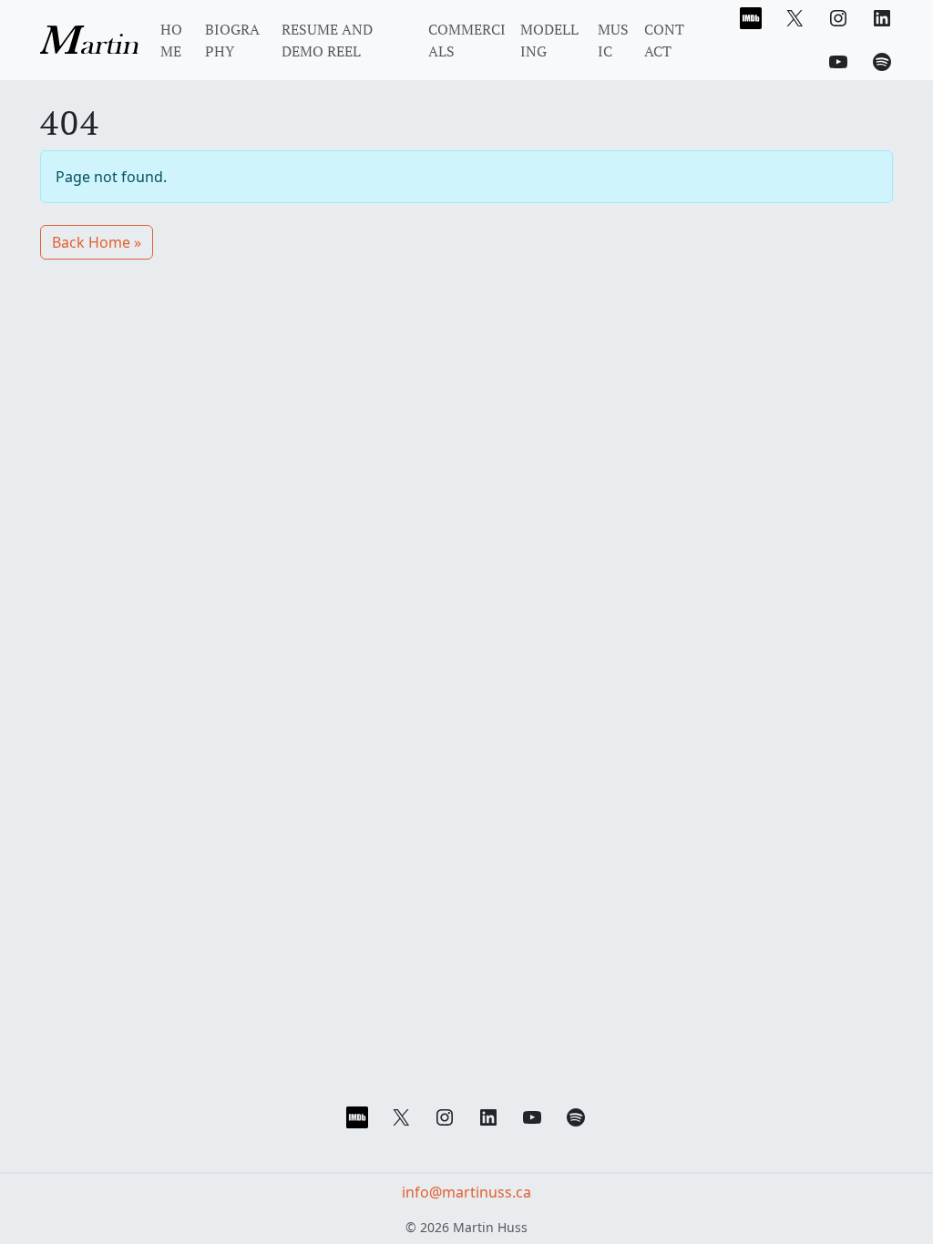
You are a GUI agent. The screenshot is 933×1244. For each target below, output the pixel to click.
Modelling (549, 40)
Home (171, 40)
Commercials (467, 40)
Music (613, 40)
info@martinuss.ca (466, 1192)
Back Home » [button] (96, 242)
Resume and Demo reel (327, 40)
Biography (232, 40)
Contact (664, 40)
